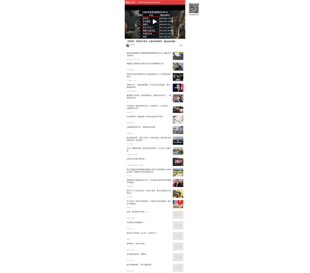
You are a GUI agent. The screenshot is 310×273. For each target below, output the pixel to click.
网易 (128, 2)
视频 (133, 2)
